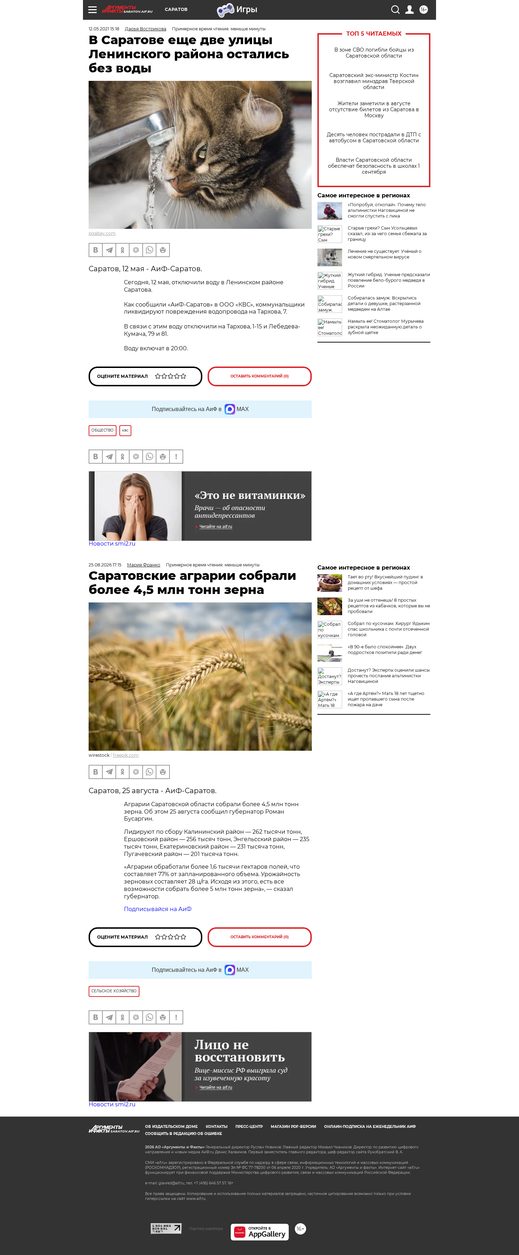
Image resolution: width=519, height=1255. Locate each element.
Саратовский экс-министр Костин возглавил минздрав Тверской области (373, 81)
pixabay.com (102, 233)
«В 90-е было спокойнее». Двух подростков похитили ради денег (385, 649)
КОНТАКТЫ (216, 1126)
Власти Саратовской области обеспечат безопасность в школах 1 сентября (374, 166)
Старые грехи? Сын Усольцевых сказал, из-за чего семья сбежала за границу (387, 233)
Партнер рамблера (206, 1228)
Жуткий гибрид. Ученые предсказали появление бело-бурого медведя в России (389, 280)
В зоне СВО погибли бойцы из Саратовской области (374, 53)
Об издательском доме (171, 1126)
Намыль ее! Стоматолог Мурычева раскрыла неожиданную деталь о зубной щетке (386, 327)
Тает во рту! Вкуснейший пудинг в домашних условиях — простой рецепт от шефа (385, 582)
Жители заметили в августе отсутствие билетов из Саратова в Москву (374, 110)
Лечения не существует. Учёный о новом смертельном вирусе (385, 254)
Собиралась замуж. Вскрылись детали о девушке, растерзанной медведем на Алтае (384, 303)
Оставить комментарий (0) (260, 376)
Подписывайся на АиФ (158, 909)
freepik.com (126, 755)
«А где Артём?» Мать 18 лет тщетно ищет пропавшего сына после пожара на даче (386, 699)
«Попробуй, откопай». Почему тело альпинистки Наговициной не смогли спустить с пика (387, 210)
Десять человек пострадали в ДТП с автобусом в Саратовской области (374, 138)
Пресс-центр (249, 1126)
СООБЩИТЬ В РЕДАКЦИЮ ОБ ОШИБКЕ (183, 1133)
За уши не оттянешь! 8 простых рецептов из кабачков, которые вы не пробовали (389, 605)
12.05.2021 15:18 (104, 28)
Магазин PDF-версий (293, 1126)
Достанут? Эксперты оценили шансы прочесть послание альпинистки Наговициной (389, 675)
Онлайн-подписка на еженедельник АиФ (370, 1126)
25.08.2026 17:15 (105, 564)
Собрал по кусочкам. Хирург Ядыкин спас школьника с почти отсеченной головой (389, 629)
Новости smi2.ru (112, 543)
